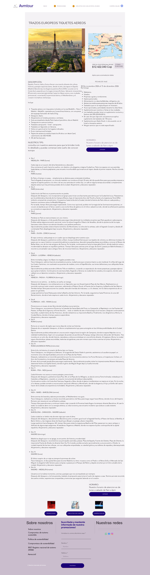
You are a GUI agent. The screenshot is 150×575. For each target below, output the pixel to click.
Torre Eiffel (63, 89)
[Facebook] (109, 534)
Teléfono (64, 553)
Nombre (64, 543)
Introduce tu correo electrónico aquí (73, 533)
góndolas (48, 93)
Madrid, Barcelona (35, 89)
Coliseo (62, 91)
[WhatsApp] (106, 534)
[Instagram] (112, 534)
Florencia (31, 93)
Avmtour (26, 6)
